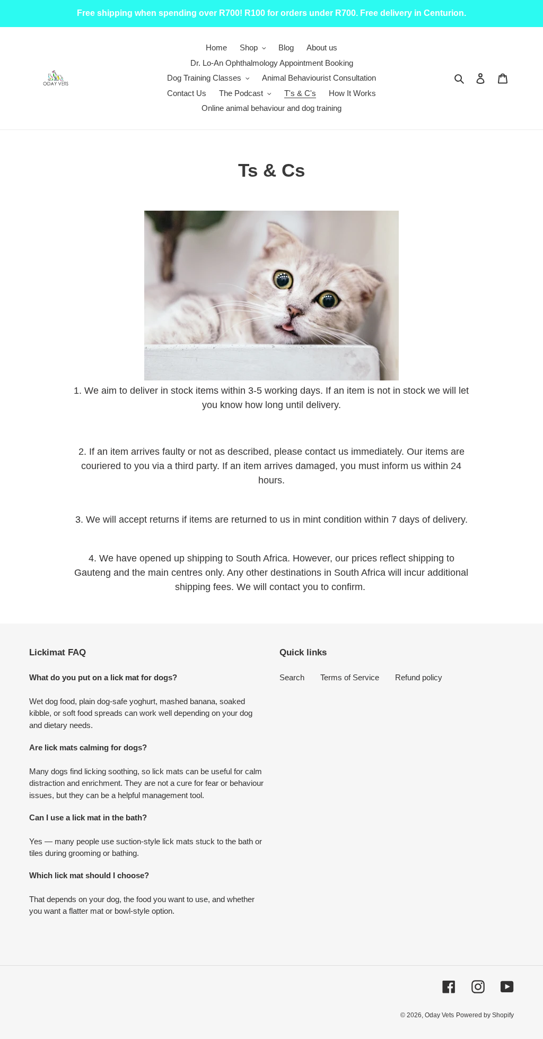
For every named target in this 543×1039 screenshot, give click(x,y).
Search (291, 677)
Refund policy (418, 677)
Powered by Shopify (485, 1015)
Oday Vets (439, 1015)
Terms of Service (349, 677)
